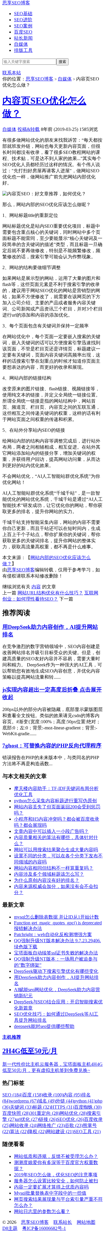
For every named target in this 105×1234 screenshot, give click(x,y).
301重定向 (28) (45, 1113)
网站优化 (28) (73, 1113)
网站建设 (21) (60, 1131)
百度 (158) (32, 1094)
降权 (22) (37, 1131)
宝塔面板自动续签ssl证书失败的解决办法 (56, 952)
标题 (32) (42, 1107)
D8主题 (10, 1228)
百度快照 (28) (16, 1113)
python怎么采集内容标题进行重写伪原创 (55, 800)
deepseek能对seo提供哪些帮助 (44, 1026)
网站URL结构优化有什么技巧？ (50, 592)
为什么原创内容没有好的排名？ (46, 880)
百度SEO (23, 31)
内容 (36, 586)
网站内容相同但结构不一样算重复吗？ (53, 868)
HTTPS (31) (62, 1107)
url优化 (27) (27, 1119)
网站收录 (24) (23, 1125)
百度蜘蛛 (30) (88, 1107)
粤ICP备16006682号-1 (44, 1228)
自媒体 (21, 44)
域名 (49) (47, 1100)
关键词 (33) (21, 1107)
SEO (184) (12, 1094)
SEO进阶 (23, 19)
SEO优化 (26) (70, 1119)
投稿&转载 (29, 129)
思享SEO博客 (16, 2)
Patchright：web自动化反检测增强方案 (53, 934)
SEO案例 (23, 25)
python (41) (84, 1100)
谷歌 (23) (74, 1125)
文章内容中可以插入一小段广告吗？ (51, 831)
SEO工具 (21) (87, 1131)
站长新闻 (23, 38)
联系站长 (62, 1222)
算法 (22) (19, 1131)
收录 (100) (53, 1094)
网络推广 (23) (51, 1125)
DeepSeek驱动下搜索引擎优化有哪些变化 (56, 971)
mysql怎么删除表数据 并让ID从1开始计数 (56, 916)
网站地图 (86, 1222)
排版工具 (23, 50)
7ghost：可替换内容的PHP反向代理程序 (52, 745)
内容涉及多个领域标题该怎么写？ (49, 874)
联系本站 (11, 72)
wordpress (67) (24, 1100)
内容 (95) (72, 1094)
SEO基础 (23, 13)
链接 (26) (48, 1119)
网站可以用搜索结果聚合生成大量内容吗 (56, 849)
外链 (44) (65, 1100)
